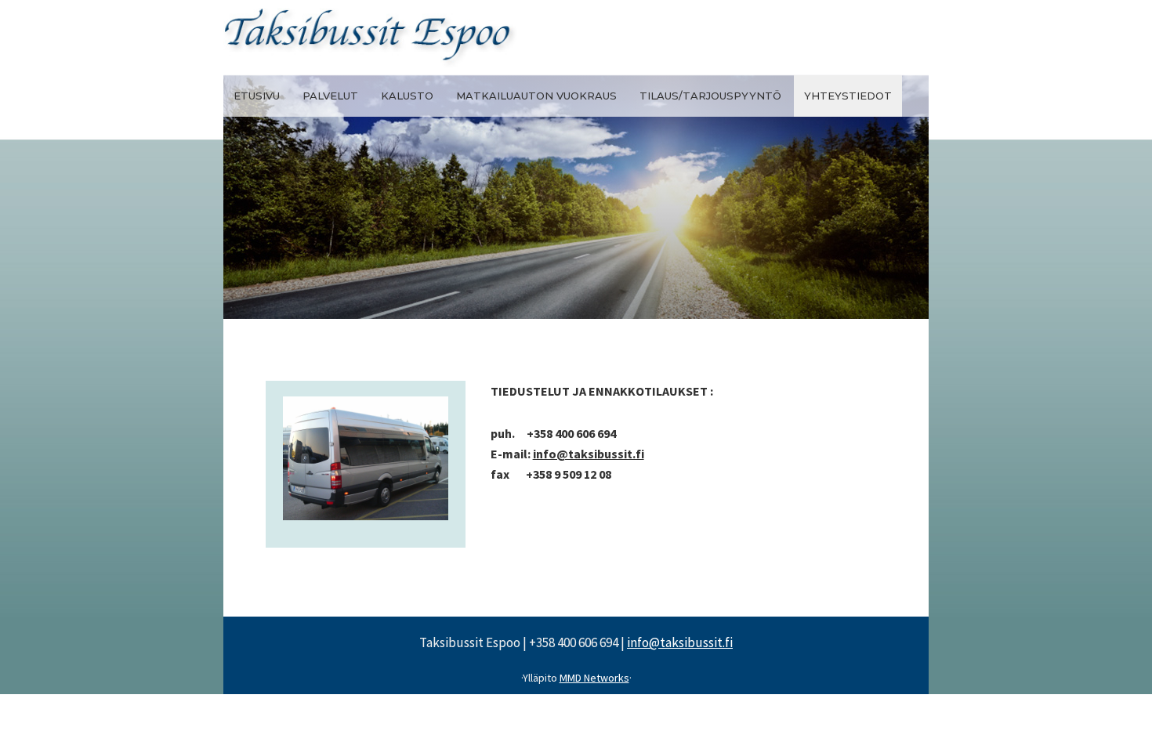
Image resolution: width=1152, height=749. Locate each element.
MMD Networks (594, 678)
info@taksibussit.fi (588, 453)
